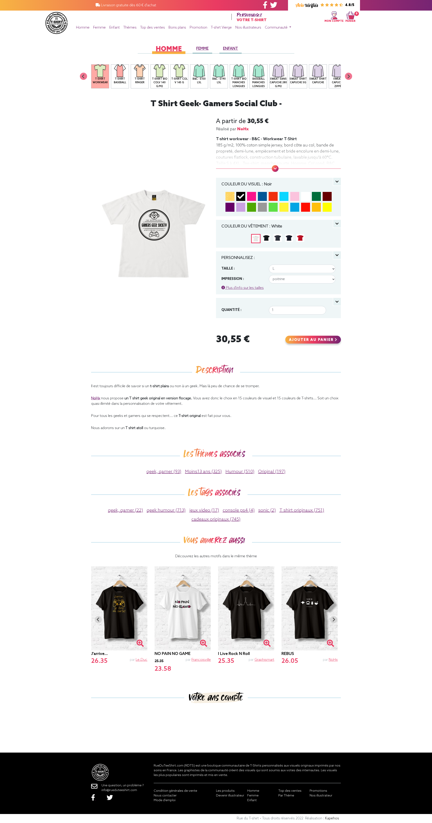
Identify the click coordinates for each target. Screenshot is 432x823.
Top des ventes (152, 27)
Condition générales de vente (175, 791)
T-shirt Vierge (221, 27)
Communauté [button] (276, 27)
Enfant (114, 27)
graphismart (264, 660)
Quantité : (231, 310)
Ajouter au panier (312, 340)
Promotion (198, 27)
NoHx (243, 129)
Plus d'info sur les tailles (244, 288)
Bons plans (177, 27)
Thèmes (130, 27)
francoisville (201, 660)
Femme (99, 27)
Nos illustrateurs (248, 27)
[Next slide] (348, 76)
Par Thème (286, 796)
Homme (83, 27)
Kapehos (332, 818)
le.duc (141, 660)
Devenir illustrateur (230, 796)
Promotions (318, 791)
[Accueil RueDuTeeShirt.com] (56, 22)
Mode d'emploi (165, 800)
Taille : (228, 269)
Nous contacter (165, 796)
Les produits (225, 791)
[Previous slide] (83, 76)
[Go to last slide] (98, 619)
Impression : (232, 279)
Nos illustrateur (321, 796)
